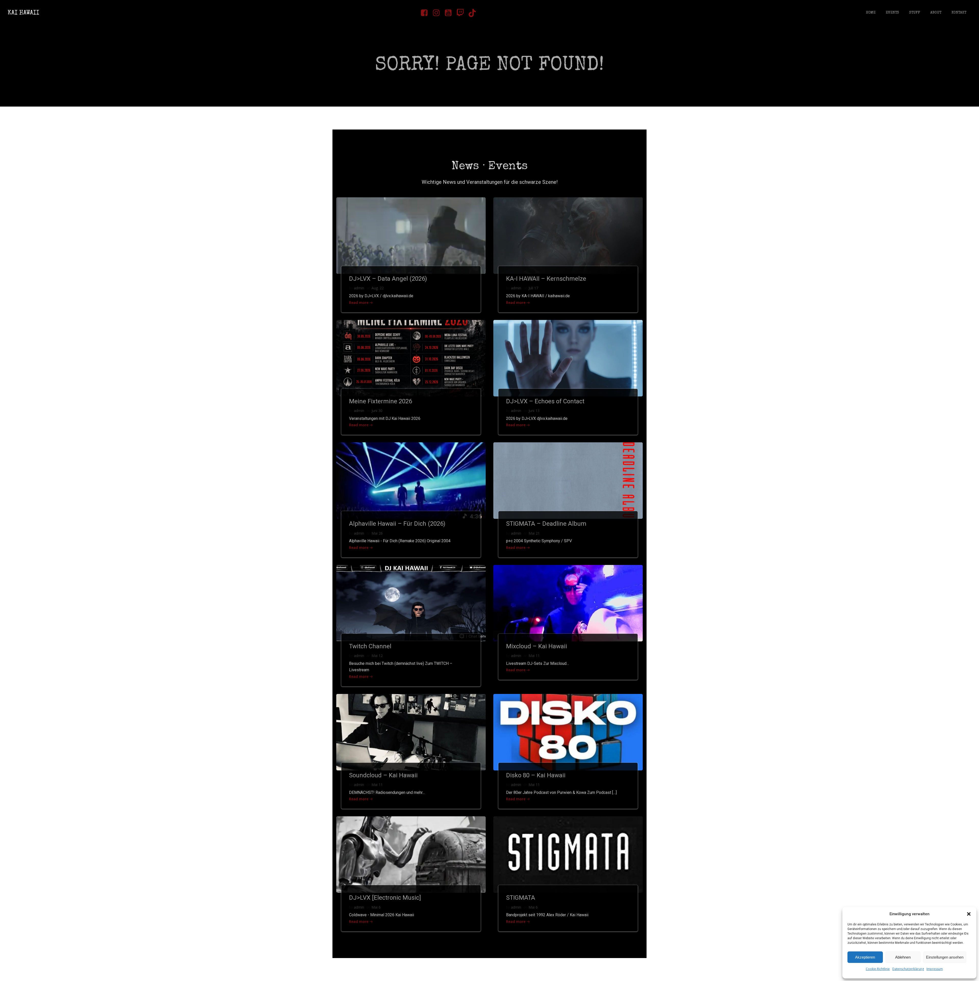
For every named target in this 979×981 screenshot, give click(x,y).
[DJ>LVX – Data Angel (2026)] (411, 235)
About (935, 13)
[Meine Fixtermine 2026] (411, 357)
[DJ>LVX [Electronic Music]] (411, 854)
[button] (968, 914)
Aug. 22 (377, 288)
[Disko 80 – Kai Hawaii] (568, 731)
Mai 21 (534, 533)
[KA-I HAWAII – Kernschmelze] (568, 235)
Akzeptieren (865, 957)
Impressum (934, 969)
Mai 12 (377, 655)
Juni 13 (534, 410)
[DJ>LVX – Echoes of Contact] (568, 357)
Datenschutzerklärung (908, 969)
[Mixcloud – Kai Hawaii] (568, 602)
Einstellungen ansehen (944, 957)
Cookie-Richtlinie (878, 969)
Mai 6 (376, 907)
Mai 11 (534, 655)
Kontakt (958, 13)
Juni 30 (376, 410)
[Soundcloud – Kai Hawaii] (411, 731)
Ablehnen (903, 957)
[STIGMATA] (568, 854)
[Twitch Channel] (411, 602)
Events (892, 13)
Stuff (914, 13)
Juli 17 (533, 288)
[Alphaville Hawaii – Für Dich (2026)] (411, 480)
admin (359, 288)
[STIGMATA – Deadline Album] (568, 480)
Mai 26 (377, 533)
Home (870, 13)
